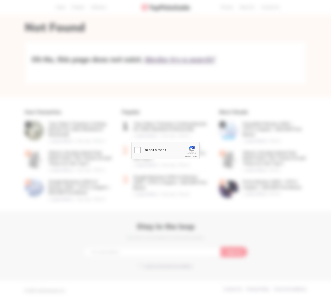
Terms (194, 157)
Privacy (187, 157)
